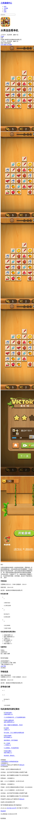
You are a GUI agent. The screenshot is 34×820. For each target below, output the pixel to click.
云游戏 (6, 8)
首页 (5, 6)
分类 (5, 11)
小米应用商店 (4, 761)
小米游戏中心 (6, 3)
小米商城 (10, 761)
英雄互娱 (15, 761)
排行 (5, 10)
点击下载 (3, 666)
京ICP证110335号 (11, 808)
